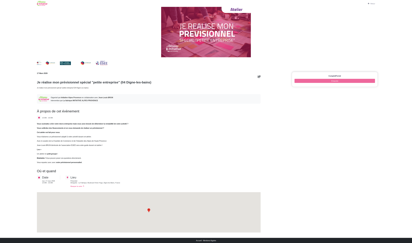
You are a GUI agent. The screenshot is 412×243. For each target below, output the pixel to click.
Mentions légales (209, 240)
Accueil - (199, 240)
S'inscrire (334, 81)
